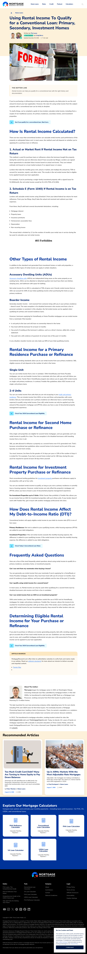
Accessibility (70, 895)
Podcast (59, 4)
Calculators (69, 4)
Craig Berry (39, 35)
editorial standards (34, 661)
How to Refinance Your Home (10, 892)
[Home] (11, 13)
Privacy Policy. (74, 943)
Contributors (49, 890)
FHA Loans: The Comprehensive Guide (9, 888)
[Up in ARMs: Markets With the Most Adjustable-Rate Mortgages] (64, 767)
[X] (12, 909)
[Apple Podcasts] (20, 909)
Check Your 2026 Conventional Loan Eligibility (30, 413)
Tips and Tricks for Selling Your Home (11, 902)
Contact (47, 893)
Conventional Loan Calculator (29, 888)
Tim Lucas (34, 33)
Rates (44, 4)
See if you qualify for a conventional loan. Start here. (32, 122)
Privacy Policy (71, 887)
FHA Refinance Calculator (32, 900)
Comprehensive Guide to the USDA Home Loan (11, 897)
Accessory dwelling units (18, 278)
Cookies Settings (72, 898)
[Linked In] (29, 909)
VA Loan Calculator (30, 892)
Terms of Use (71, 890)
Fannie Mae (17, 667)
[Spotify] (16, 909)
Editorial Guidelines (51, 895)
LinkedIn (15, 728)
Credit (51, 4)
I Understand (70, 947)
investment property (45, 478)
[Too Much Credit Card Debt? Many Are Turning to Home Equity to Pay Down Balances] (22, 767)
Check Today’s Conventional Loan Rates (28, 546)
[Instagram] (8, 909)
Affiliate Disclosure (72, 893)
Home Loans (35, 4)
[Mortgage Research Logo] (43, 875)
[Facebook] (25, 909)
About (47, 887)
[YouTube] (4, 909)
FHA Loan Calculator (30, 894)
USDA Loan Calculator (31, 897)
